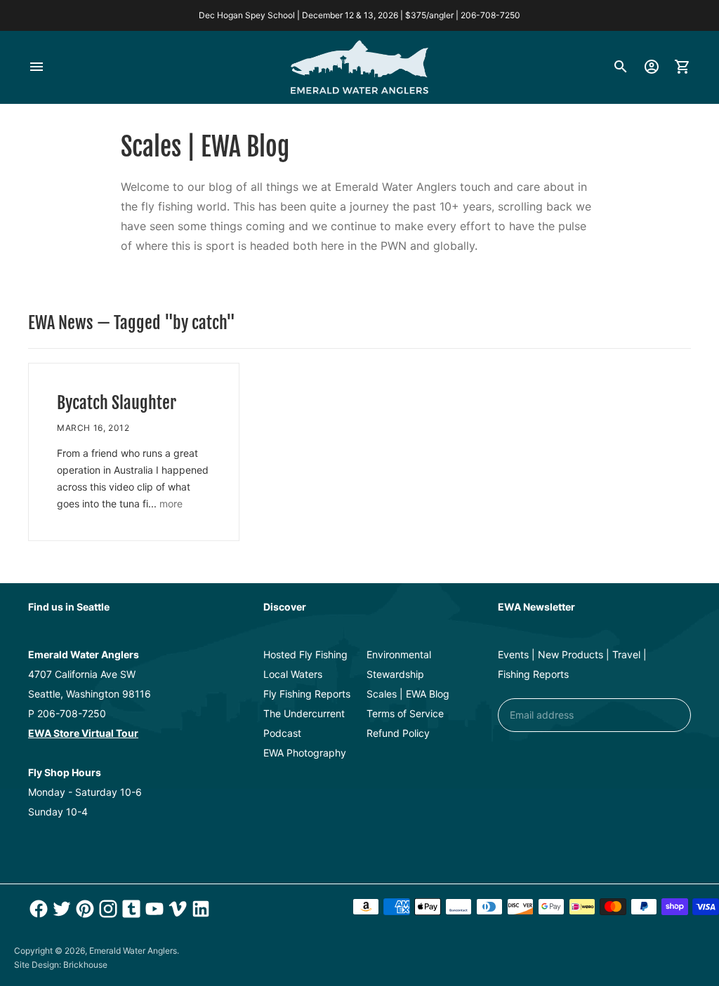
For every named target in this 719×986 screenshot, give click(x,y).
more (171, 503)
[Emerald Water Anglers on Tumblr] (129, 908)
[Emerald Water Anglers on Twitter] (60, 908)
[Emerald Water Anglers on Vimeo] (176, 908)
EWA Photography (304, 753)
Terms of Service (405, 713)
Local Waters (292, 674)
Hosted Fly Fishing (305, 654)
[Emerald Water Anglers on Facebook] (37, 908)
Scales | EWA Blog (408, 694)
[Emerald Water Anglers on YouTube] (152, 908)
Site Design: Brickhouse (60, 964)
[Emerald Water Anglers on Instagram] (106, 908)
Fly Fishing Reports (306, 694)
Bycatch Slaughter (116, 402)
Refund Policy (398, 733)
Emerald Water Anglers (133, 950)
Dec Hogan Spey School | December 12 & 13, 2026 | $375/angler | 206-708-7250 (359, 15)
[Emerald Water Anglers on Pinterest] (83, 908)
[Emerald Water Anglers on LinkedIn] (199, 908)
